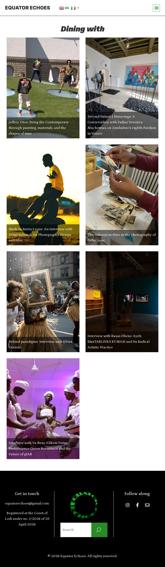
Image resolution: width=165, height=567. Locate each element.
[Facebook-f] (137, 505)
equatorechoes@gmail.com (27, 503)
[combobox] (76, 530)
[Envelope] (147, 505)
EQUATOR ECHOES (27, 8)
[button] (156, 7)
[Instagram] (127, 505)
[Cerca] (99, 530)
